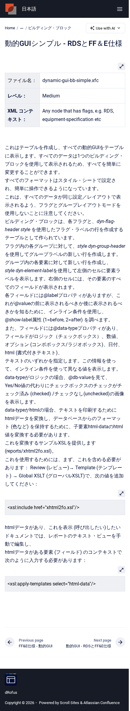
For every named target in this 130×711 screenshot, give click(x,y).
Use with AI (105, 28)
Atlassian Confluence (101, 702)
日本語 (29, 9)
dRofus (11, 692)
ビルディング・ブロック (49, 28)
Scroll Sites (69, 702)
